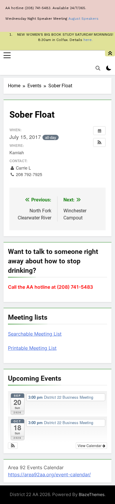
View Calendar (90, 445)
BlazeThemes (91, 494)
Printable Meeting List (32, 348)
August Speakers (83, 19)
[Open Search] (98, 68)
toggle (110, 53)
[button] (99, 142)
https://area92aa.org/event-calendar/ (49, 474)
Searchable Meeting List (35, 334)
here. (88, 40)
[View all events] (99, 130)
